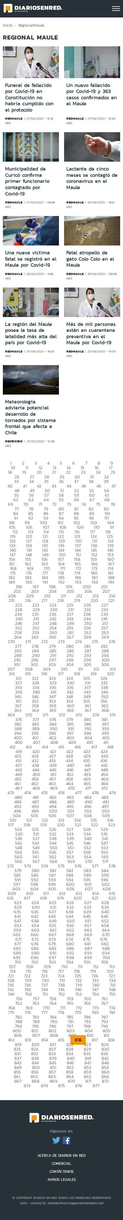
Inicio (8, 25)
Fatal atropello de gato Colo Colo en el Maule (90, 259)
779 (78, 1012)
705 (87, 962)
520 (61, 825)
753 (78, 994)
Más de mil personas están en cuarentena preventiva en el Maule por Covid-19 (91, 333)
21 (54, 472)
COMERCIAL (61, 1163)
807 (36, 1035)
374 (95, 715)
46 (98, 486)
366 (70, 710)
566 (18, 861)
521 (78, 825)
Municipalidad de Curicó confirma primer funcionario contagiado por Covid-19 (27, 181)
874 (44, 1086)
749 (11, 994)
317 (61, 674)
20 (39, 472)
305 (87, 665)
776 (28, 1012)
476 (61, 793)
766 (87, 1003)
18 (10, 472)
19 (24, 472)
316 (44, 674)
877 (96, 1086)
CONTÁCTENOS (61, 1171)
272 (44, 642)
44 (69, 486)
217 (44, 600)
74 (84, 504)
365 (52, 710)
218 (60, 600)
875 (61, 1086)
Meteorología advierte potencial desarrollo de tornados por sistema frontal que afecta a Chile (30, 417)
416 (78, 747)
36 (61, 481)
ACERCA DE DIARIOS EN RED (61, 1155)
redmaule (14, 118)
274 (78, 642)
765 (70, 1003)
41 (25, 486)
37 (76, 481)
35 (46, 481)
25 (113, 472)
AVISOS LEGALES (61, 1179)
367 (87, 710)
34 (31, 481)
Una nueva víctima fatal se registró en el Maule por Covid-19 (30, 259)
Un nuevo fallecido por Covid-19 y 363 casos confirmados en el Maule (91, 95)
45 (84, 486)
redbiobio (14, 441)
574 (44, 866)
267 (70, 637)
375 (112, 715)
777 (44, 1012)
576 (78, 866)
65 (61, 500)
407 (36, 742)
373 (79, 715)
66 (76, 500)
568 (53, 861)
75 (98, 504)
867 (17, 1081)
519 (44, 825)
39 (106, 481)
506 (52, 816)
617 (27, 898)
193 (78, 582)
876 (78, 1086)
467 (18, 788)
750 (28, 994)
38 (91, 481)
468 (36, 788)
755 (112, 994)
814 (44, 1040)
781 (112, 1012)
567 (36, 861)
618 (43, 898)
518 (27, 825)
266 (52, 637)
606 (71, 889)
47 (114, 486)
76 (113, 504)
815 (61, 1040)
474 (27, 793)
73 (69, 504)
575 (61, 866)
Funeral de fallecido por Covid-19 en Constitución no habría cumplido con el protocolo (29, 98)
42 (39, 486)
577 (95, 866)
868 (35, 1081)
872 (105, 1081)
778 (61, 1012)
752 (61, 994)
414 (45, 747)
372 (62, 715)
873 (27, 1086)
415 (61, 747)
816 (78, 1040)
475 (44, 793)
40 (10, 486)
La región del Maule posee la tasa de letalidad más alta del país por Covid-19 (31, 333)
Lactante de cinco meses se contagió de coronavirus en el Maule (92, 178)
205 (70, 591)
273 (61, 642)
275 (95, 642)
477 (78, 793)
